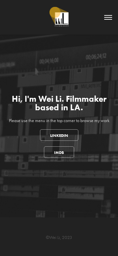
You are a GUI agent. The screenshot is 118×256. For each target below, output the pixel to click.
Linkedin (59, 135)
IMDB (59, 152)
